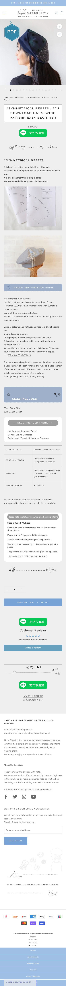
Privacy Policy (33, 940)
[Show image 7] (30, 90)
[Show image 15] (55, 90)
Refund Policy (33, 943)
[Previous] (4, 90)
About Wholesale (33, 976)
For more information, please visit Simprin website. (28, 789)
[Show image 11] (42, 90)
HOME (33, 950)
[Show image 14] (52, 90)
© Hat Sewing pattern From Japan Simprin (33, 884)
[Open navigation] (4, 13)
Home (6, 97)
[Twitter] (15, 796)
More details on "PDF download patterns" (28, 556)
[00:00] (33, 52)
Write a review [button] (33, 647)
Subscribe (16, 841)
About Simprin (33, 957)
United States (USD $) (18, 982)
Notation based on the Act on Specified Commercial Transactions (33, 934)
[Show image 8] (33, 90)
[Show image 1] (10, 90)
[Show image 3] (17, 90)
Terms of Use (33, 946)
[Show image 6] (26, 90)
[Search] (56, 12)
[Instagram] (24, 796)
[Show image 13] (49, 90)
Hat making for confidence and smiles (33, 3)
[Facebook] (6, 796)
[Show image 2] (13, 90)
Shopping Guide (33, 963)
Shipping (33, 937)
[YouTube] (33, 796)
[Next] (61, 90)
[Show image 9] (36, 90)
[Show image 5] (23, 90)
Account (33, 970)
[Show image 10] (39, 90)
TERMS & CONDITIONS (19, 355)
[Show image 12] (46, 90)
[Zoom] (59, 26)
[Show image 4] (20, 90)
